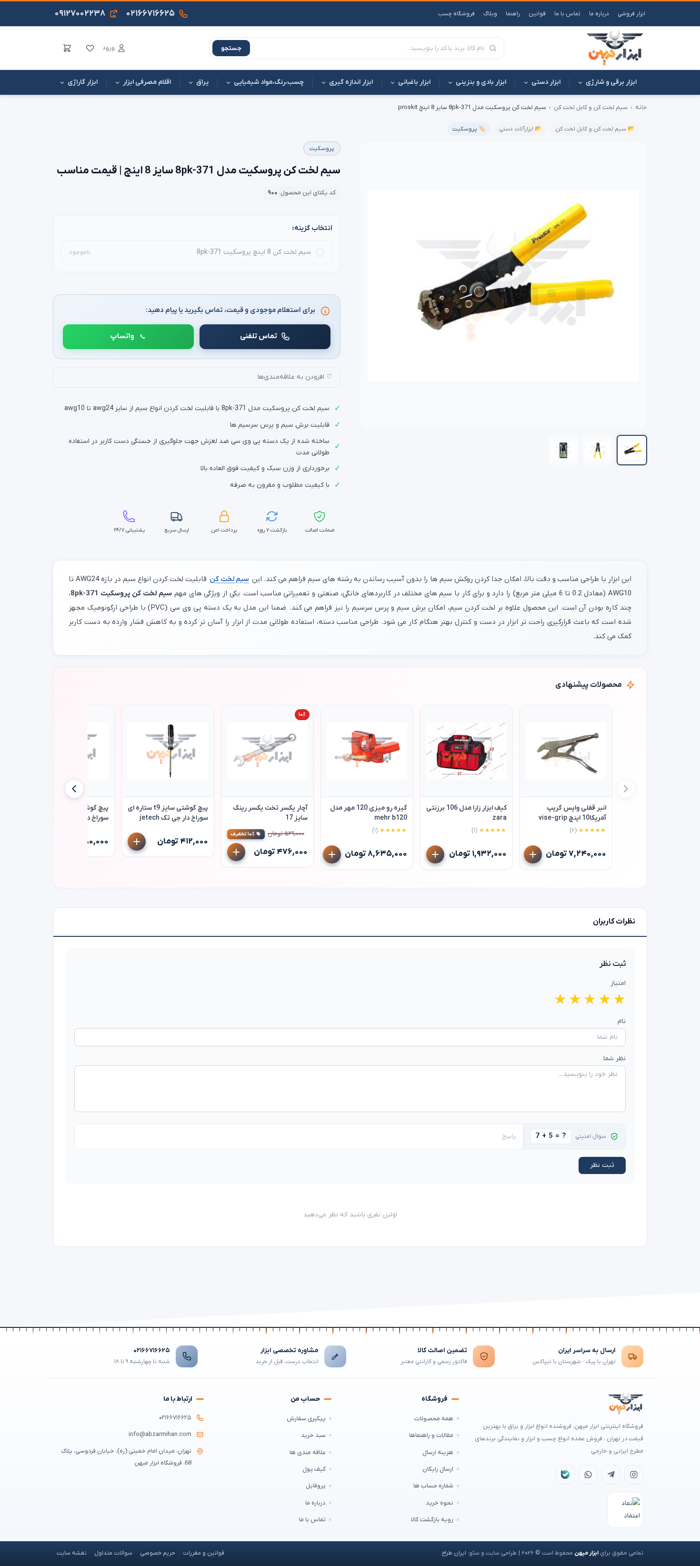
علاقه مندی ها (308, 1452)
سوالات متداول (113, 1553)
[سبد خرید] (67, 48)
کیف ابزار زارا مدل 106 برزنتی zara (466, 813)
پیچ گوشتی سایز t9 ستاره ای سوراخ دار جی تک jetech (168, 813)
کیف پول (314, 1469)
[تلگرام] (610, 1474)
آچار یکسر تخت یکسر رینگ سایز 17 (270, 813)
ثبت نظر (602, 1165)
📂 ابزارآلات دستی (520, 129)
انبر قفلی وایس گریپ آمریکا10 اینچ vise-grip (572, 813)
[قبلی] (625, 788)
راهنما (513, 14)
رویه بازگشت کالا (432, 1520)
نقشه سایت (72, 1553)
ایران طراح (453, 1553)
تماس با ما (567, 14)
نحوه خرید (439, 1503)
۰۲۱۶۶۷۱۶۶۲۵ (151, 1350)
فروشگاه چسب (456, 14)
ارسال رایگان (437, 1469)
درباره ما (599, 14)
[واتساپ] (588, 1474)
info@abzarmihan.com (160, 1434)
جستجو (231, 48)
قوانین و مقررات (203, 1553)
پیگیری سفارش (306, 1419)
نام (622, 1021)
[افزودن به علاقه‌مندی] (531, 716)
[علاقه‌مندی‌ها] (90, 48)
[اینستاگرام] (633, 1474)
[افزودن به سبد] (533, 854)
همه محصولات (433, 1419)
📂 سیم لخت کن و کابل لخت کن (595, 129)
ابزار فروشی (631, 14)
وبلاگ (490, 14)
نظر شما (614, 1058)
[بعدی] (74, 788)
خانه (641, 107)
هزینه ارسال (437, 1452)
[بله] (565, 1474)
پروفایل (316, 1486)
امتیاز (618, 983)
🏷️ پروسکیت (469, 129)
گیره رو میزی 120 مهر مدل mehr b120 (368, 813)
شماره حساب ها (433, 1486)
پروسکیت (322, 148)
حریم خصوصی (157, 1553)
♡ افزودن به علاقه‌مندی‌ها (295, 376)
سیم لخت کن (229, 579)
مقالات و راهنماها (431, 1435)
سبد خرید (313, 1435)
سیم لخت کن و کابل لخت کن (591, 107)
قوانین (537, 14)
